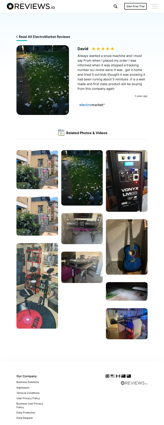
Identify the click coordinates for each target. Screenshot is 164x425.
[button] (115, 6)
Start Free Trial (135, 6)
